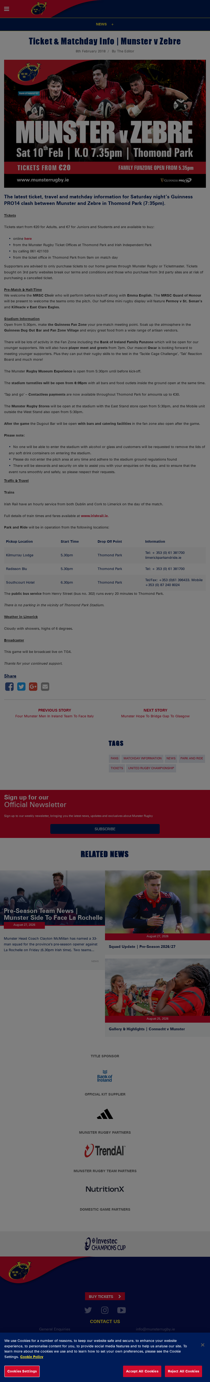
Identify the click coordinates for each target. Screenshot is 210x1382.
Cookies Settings (22, 1371)
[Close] (202, 1344)
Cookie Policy (31, 1356)
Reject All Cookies (183, 1371)
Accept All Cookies (142, 1371)
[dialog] (105, 1357)
